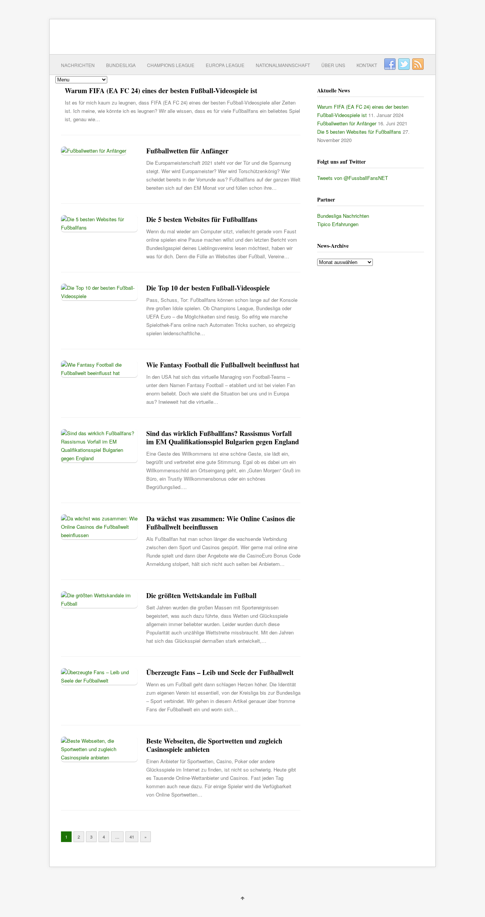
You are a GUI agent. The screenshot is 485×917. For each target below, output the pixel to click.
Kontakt (367, 65)
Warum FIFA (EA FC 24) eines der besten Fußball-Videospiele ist (161, 90)
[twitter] (404, 64)
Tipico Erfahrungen (337, 224)
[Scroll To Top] (242, 898)
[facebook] (390, 64)
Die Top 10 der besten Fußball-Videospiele (208, 288)
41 (132, 837)
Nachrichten (78, 65)
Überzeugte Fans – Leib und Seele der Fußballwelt (220, 672)
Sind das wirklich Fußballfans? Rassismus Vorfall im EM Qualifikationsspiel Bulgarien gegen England (222, 437)
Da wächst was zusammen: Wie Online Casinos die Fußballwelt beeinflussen (220, 523)
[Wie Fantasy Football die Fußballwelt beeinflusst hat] (99, 372)
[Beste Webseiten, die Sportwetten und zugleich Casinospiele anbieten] (99, 757)
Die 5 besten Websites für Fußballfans (201, 219)
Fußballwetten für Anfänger (187, 151)
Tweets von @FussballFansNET (352, 177)
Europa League (225, 65)
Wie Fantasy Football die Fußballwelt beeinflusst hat (222, 365)
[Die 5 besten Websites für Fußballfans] (99, 227)
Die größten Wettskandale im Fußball (201, 595)
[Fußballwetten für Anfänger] (93, 150)
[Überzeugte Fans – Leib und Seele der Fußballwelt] (99, 680)
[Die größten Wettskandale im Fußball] (99, 603)
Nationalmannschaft (283, 65)
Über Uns (333, 65)
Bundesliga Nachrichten (343, 215)
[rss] (418, 64)
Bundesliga (121, 65)
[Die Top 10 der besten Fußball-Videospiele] (99, 296)
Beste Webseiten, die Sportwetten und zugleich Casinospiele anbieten (214, 745)
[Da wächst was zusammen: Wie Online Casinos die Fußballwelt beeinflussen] (99, 535)
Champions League (170, 65)
